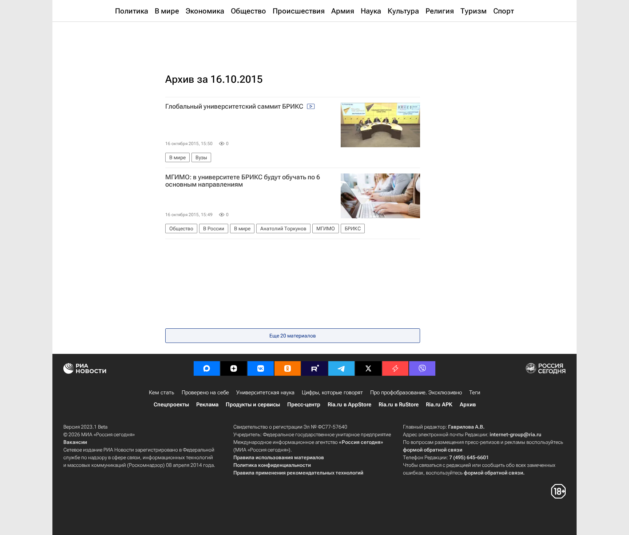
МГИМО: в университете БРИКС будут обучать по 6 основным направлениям (242, 180)
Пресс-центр (303, 404)
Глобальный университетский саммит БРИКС (235, 106)
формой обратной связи (432, 450)
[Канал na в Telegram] (341, 368)
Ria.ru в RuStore (399, 404)
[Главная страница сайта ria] (314, 40)
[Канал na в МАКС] (207, 368)
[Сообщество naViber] (422, 368)
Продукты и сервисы (253, 404)
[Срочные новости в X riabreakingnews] (395, 368)
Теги (474, 392)
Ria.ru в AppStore (349, 404)
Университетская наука (265, 392)
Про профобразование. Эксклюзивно (416, 392)
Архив (468, 404)
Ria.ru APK (439, 404)
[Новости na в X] (368, 368)
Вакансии (75, 442)
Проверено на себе (205, 392)
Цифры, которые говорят (332, 392)
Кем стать (161, 392)
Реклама (207, 404)
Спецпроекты (171, 404)
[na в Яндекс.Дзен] (234, 368)
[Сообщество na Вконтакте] (261, 368)
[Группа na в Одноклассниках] (287, 368)
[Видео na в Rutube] (314, 368)
